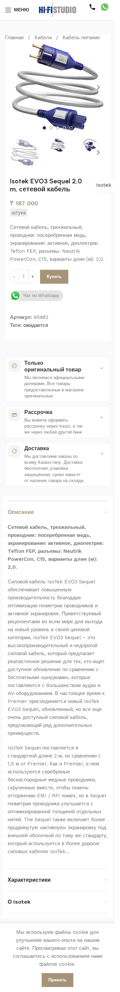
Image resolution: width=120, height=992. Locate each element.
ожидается (35, 325)
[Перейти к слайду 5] (71, 128)
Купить (54, 276)
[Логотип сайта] (57, 10)
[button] (16, 87)
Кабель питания (81, 38)
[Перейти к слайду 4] (64, 128)
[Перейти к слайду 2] (51, 128)
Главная (14, 38)
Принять (57, 979)
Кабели (43, 38)
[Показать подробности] (101, 368)
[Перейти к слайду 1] (44, 128)
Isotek (103, 185)
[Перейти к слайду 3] (57, 128)
